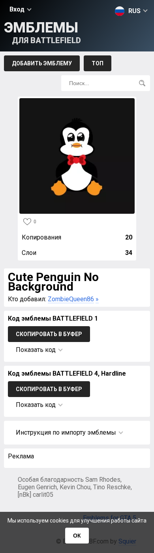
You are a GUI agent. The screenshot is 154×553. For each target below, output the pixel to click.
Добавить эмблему (42, 63)
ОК (77, 535)
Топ (97, 63)
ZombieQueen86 (71, 299)
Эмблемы (42, 32)
